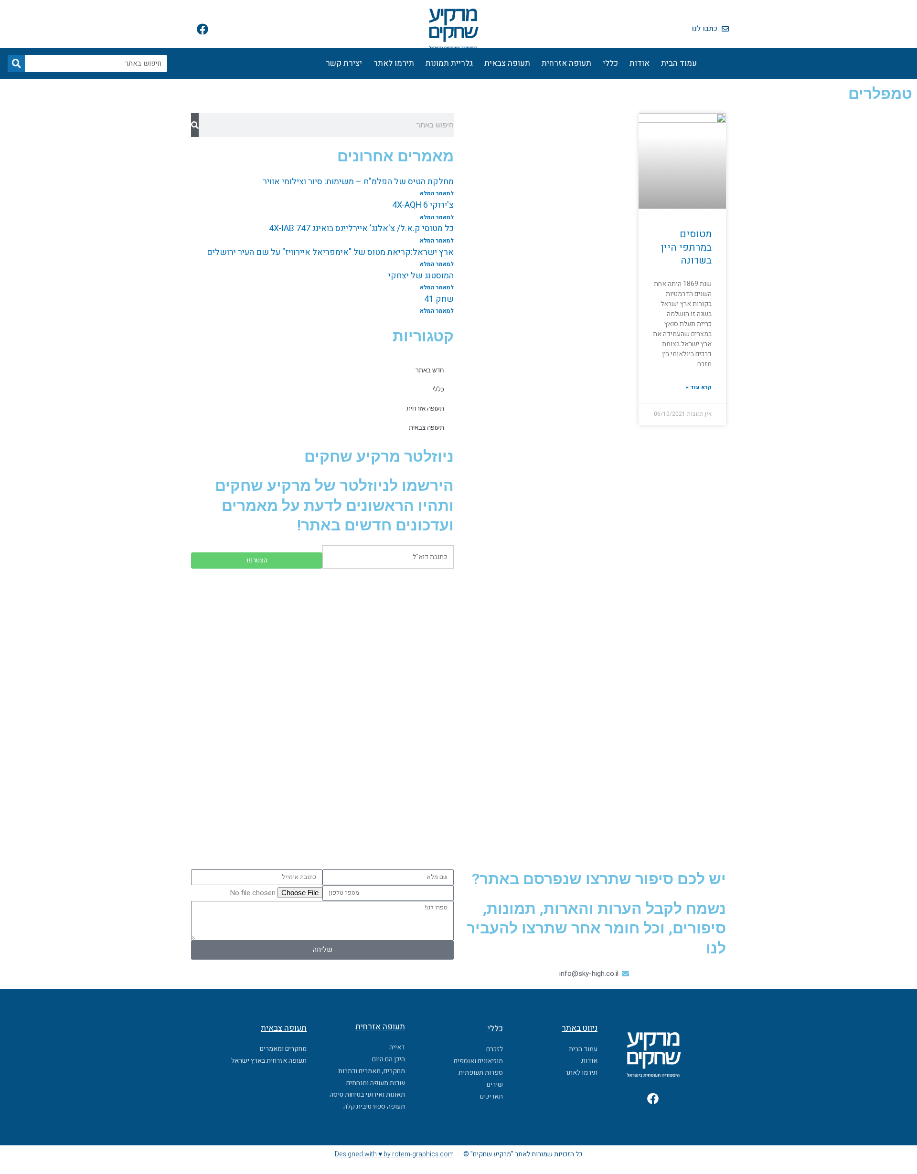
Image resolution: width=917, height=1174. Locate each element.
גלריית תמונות (449, 63)
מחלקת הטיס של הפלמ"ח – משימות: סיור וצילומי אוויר (358, 181)
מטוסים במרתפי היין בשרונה (686, 247)
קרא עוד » (699, 387)
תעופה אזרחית (566, 63)
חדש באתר (430, 370)
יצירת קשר (344, 63)
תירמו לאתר (393, 63)
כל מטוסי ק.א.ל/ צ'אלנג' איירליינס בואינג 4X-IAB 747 (361, 228)
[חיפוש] (16, 63)
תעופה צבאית (507, 63)
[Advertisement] (322, 645)
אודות (639, 63)
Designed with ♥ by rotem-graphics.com (394, 1154)
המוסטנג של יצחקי (421, 275)
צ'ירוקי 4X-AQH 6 (423, 205)
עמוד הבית (679, 63)
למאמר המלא (437, 193)
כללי (610, 63)
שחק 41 (439, 299)
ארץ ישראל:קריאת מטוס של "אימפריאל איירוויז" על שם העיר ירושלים (330, 252)
